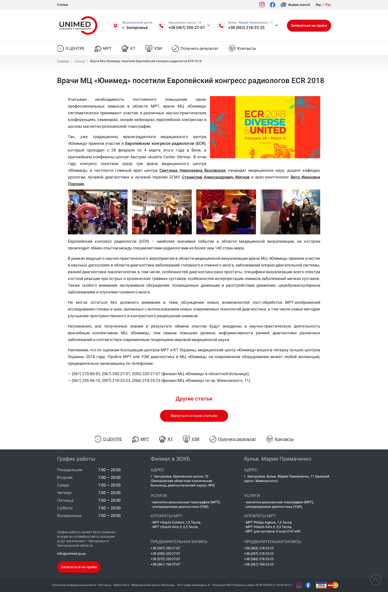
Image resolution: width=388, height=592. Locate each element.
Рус (328, 5)
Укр (318, 5)
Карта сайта (121, 585)
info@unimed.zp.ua (71, 554)
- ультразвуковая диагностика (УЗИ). (180, 507)
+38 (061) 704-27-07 (165, 564)
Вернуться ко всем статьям (194, 416)
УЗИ (158, 48)
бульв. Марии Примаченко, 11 (250, 22)
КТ (132, 48)
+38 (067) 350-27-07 (186, 27)
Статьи (62, 5)
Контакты (246, 48)
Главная (63, 61)
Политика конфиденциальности (74, 585)
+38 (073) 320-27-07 (165, 559)
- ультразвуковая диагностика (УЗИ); (273, 507)
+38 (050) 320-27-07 (165, 554)
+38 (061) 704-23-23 (258, 564)
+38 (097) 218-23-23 (258, 554)
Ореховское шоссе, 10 (184, 22)
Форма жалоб (299, 5)
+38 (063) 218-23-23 (246, 27)
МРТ (107, 48)
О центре (75, 48)
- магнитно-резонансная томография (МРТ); (185, 502)
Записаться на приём (309, 25)
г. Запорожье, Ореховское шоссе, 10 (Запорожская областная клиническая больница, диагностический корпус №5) (183, 480)
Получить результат (200, 48)
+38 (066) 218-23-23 (258, 559)
